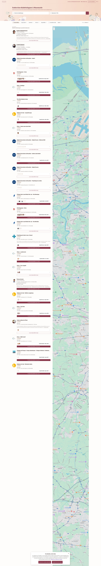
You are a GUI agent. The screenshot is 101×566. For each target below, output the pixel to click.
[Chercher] (87, 13)
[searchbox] (30, 13)
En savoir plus (48, 38)
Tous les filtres (16, 22)
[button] (82, 329)
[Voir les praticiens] (33, 133)
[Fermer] (68, 553)
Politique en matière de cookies (56, 559)
